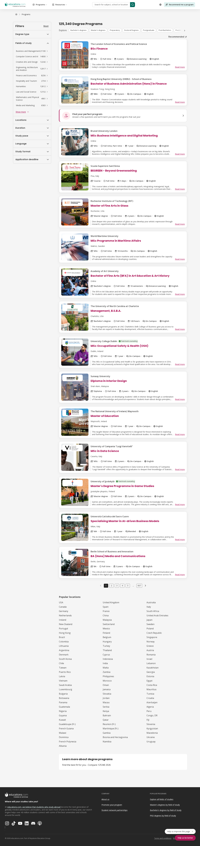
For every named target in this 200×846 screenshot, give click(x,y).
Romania (151, 654)
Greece (150, 645)
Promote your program (111, 804)
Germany (63, 611)
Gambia (106, 732)
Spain (105, 606)
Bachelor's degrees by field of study (165, 810)
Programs (40, 4)
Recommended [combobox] (176, 36)
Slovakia (107, 693)
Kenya (106, 711)
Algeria (150, 706)
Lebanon (151, 663)
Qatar (106, 719)
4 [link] (122, 585)
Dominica (63, 737)
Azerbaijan (152, 702)
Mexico (106, 628)
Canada (63, 606)
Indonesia (108, 658)
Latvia (62, 676)
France (106, 611)
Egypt (149, 680)
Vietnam (63, 680)
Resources (60, 4)
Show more (21, 112)
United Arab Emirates (157, 615)
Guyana (63, 715)
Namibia (107, 741)
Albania (63, 745)
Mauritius (151, 689)
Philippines (108, 676)
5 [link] (127, 585)
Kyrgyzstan (152, 728)
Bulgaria (63, 693)
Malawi (62, 732)
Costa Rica (152, 685)
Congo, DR (152, 715)
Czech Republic (154, 632)
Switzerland (109, 624)
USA (61, 602)
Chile (61, 663)
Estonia (150, 676)
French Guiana (66, 728)
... (133, 585)
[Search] (132, 4)
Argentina (64, 650)
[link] (26, 14)
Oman (106, 685)
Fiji (148, 719)
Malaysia (107, 619)
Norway (151, 641)
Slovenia (151, 724)
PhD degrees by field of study (163, 815)
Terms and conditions (162, 838)
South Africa (153, 611)
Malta (106, 667)
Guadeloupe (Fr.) (67, 724)
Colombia (64, 641)
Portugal (63, 628)
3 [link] (116, 585)
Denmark (63, 654)
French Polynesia (67, 741)
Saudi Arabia (65, 685)
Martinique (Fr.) (110, 728)
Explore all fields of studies (161, 799)
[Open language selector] (160, 4)
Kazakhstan (153, 667)
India (105, 663)
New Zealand (65, 624)
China (106, 615)
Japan (149, 619)
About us (105, 799)
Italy (149, 606)
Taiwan (62, 667)
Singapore (152, 637)
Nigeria (63, 711)
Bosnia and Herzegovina (115, 737)
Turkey (106, 645)
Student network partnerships (114, 810)
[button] (32, 51)
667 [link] (139, 585)
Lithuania (64, 645)
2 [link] (111, 585)
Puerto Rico (65, 671)
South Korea (65, 658)
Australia (151, 602)
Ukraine (151, 737)
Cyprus (106, 654)
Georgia (151, 671)
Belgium (107, 637)
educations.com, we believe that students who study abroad (33, 807)
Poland (150, 628)
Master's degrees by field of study (165, 804)
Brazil (62, 637)
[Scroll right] (184, 30)
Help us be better (185, 837)
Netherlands (65, 615)
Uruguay (151, 741)
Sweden (150, 624)
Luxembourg (65, 689)
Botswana (64, 698)
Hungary (107, 641)
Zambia (106, 671)
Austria (150, 650)
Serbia (106, 706)
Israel (149, 658)
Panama (63, 702)
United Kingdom (111, 602)
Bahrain (107, 715)
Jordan (106, 698)
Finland (106, 632)
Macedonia (152, 732)
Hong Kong (65, 632)
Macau (106, 702)
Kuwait (62, 719)
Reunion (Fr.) (109, 724)
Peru (149, 711)
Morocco (107, 680)
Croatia (150, 698)
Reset (46, 26)
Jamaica (106, 689)
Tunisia (150, 693)
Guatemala (64, 706)
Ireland (62, 619)
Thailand (107, 650)
